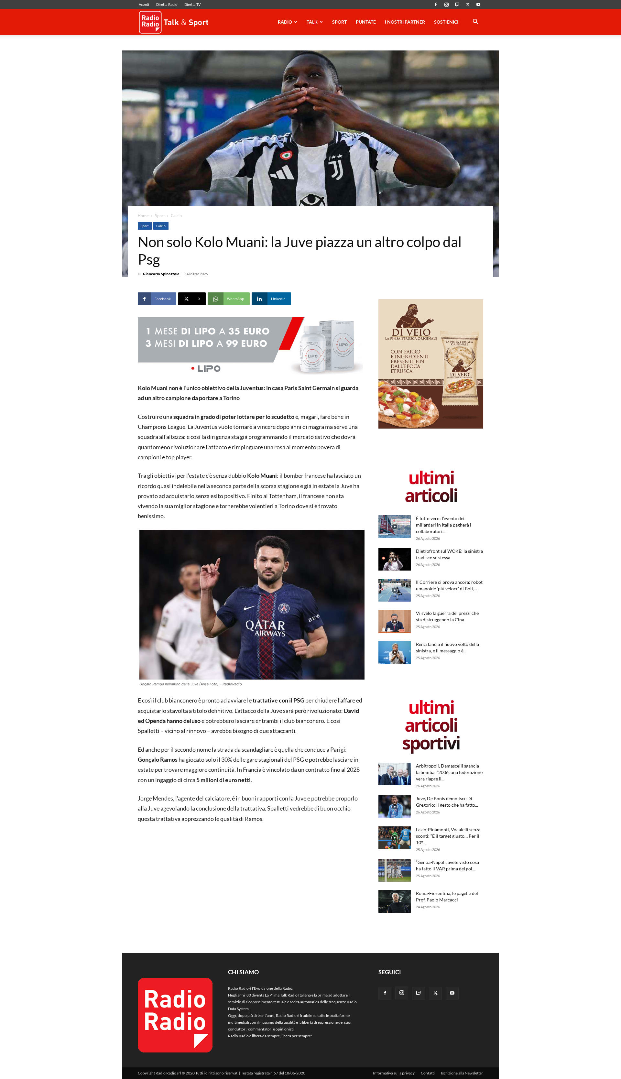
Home (143, 215)
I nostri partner (405, 22)
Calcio (161, 225)
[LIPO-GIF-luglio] (250, 346)
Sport (339, 22)
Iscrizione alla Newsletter (462, 1073)
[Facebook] (436, 4)
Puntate (366, 22)
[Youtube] (478, 4)
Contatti (428, 1073)
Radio (285, 22)
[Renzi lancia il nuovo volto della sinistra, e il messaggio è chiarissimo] (394, 652)
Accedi (144, 4)
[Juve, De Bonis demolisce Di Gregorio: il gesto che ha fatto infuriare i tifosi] (394, 806)
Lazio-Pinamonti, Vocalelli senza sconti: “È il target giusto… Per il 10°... (448, 836)
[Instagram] (446, 4)
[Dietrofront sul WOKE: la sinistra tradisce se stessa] (394, 559)
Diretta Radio (166, 4)
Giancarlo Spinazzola (161, 273)
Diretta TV (192, 4)
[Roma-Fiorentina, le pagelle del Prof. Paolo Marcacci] (394, 901)
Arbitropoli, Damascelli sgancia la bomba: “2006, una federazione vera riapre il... (449, 772)
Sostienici (446, 22)
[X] (468, 4)
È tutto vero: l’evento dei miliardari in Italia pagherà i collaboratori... (443, 525)
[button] (475, 23)
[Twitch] (457, 4)
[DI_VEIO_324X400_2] (430, 427)
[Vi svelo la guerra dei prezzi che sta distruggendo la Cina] (394, 621)
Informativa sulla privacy (394, 1073)
